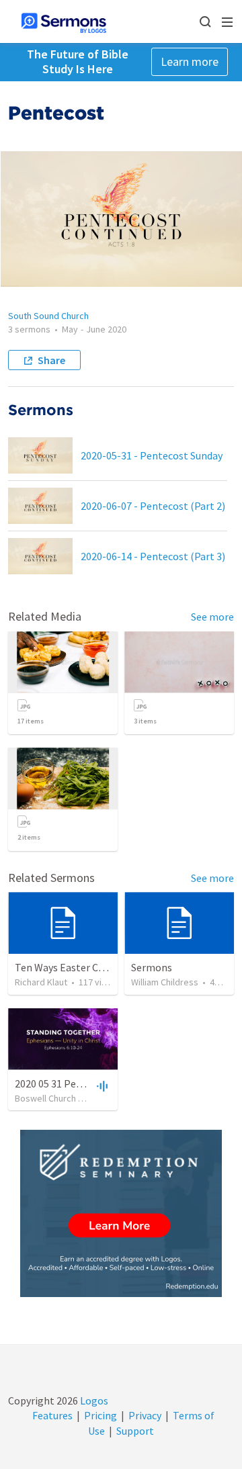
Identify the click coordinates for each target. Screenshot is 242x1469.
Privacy (144, 1415)
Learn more (189, 61)
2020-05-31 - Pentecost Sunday (152, 455)
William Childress (164, 982)
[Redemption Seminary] (121, 1213)
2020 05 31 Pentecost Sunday (81, 1083)
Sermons (151, 967)
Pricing (100, 1415)
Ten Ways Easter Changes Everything (99, 967)
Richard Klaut (41, 982)
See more (212, 616)
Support (135, 1430)
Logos (93, 1400)
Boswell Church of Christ (63, 1098)
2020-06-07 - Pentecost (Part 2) (153, 506)
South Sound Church (48, 316)
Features (52, 1415)
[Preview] (101, 1085)
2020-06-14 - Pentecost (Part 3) (153, 556)
